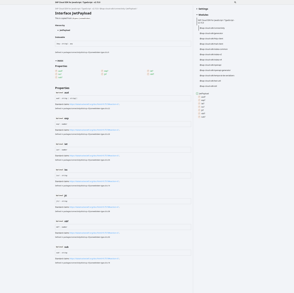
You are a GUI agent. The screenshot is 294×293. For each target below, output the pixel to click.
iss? (202, 107)
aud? (203, 97)
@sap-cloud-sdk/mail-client (211, 44)
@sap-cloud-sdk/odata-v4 (211, 59)
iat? (202, 103)
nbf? (203, 113)
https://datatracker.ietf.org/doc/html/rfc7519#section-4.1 (94, 104)
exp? (203, 100)
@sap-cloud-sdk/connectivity (112, 8)
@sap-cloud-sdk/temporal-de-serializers (217, 75)
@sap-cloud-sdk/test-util (210, 81)
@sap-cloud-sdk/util (208, 86)
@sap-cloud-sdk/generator (211, 33)
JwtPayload (131, 8)
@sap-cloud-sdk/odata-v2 (211, 54)
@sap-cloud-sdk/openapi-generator (215, 70)
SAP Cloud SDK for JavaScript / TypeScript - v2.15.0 (77, 2)
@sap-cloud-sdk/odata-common (214, 49)
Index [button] (60, 61)
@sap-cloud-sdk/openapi (210, 65)
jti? (202, 110)
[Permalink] (71, 92)
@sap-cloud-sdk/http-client (211, 38)
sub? (203, 117)
